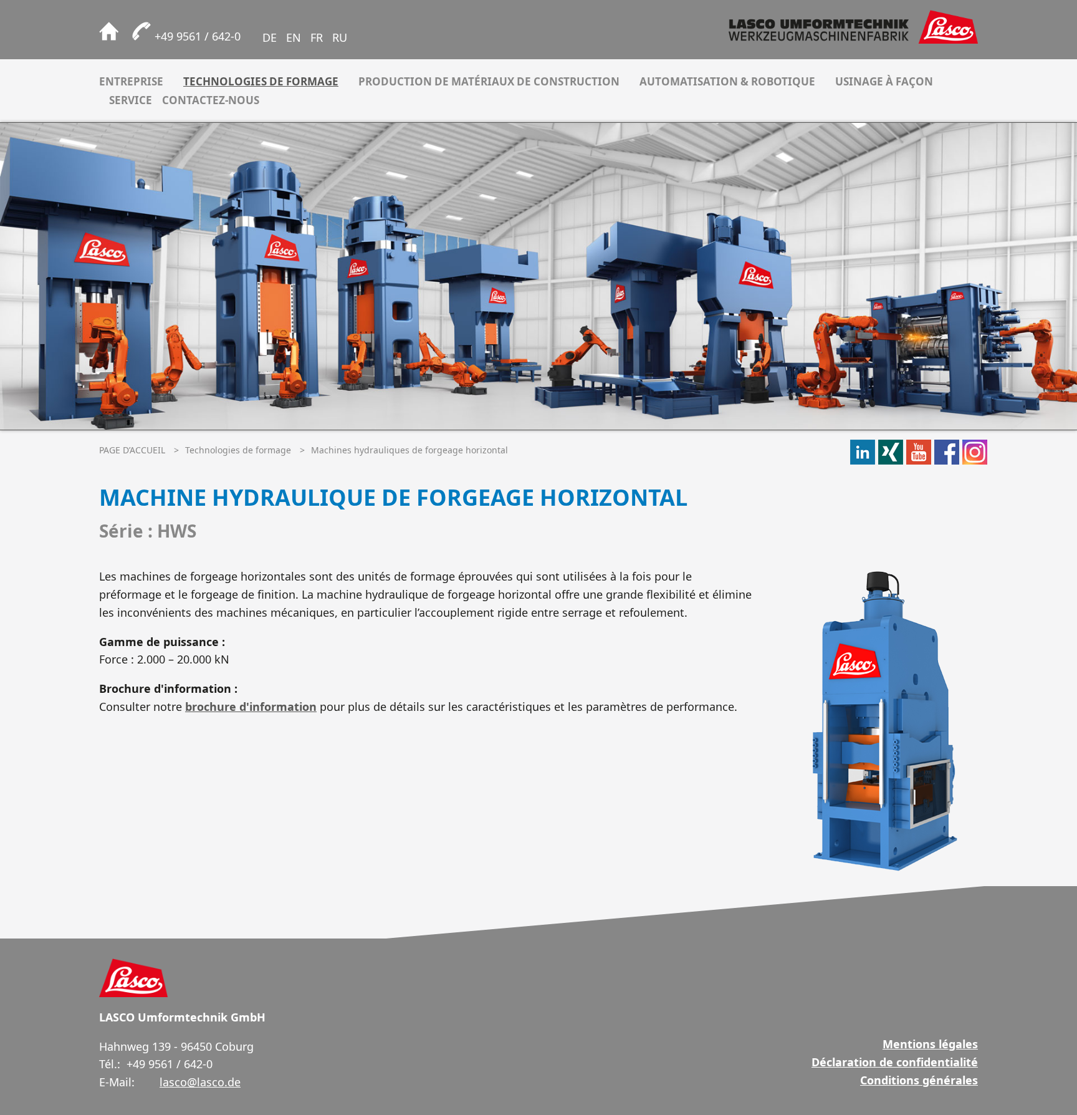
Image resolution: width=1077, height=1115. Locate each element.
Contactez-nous (210, 100)
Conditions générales (919, 1080)
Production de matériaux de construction (489, 81)
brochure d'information (251, 706)
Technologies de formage (260, 81)
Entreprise (131, 81)
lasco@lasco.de (200, 1081)
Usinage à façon (884, 81)
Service (130, 100)
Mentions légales (930, 1043)
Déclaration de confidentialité (894, 1062)
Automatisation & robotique (727, 81)
